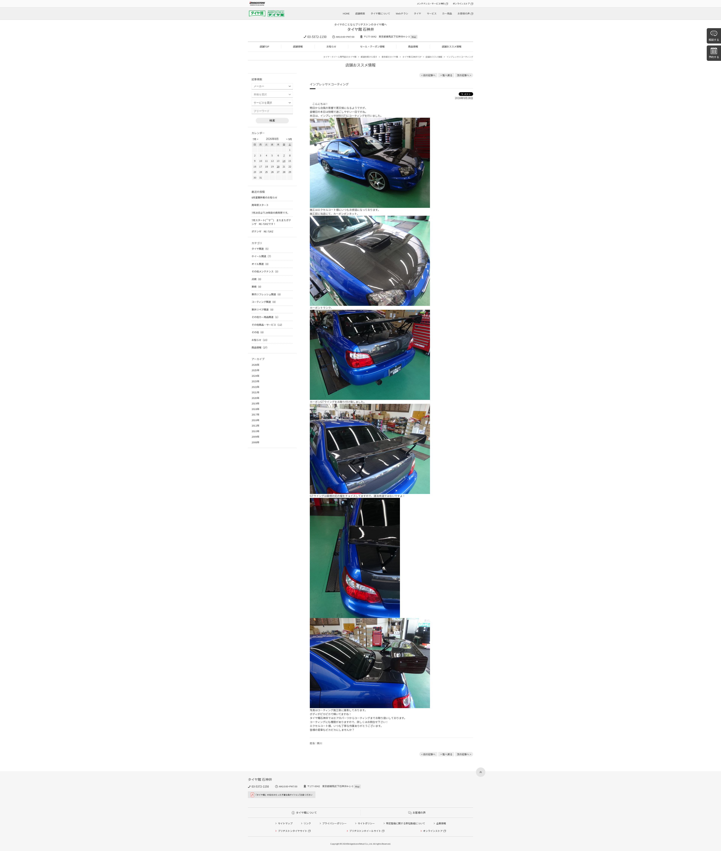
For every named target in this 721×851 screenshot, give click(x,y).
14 (284, 161)
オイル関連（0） (261, 264)
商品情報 (413, 46)
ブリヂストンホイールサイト (365, 831)
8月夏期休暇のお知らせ (264, 197)
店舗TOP (264, 46)
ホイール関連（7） (262, 256)
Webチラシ (402, 13)
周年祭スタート (260, 205)
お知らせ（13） (260, 340)
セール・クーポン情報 (372, 46)
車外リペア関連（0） (263, 309)
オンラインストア (461, 3)
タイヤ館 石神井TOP (411, 56)
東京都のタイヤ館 (390, 56)
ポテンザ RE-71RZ (262, 231)
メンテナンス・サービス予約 (431, 3)
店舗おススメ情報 (451, 46)
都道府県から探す (369, 56)
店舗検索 (360, 13)
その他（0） (258, 332)
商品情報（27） (260, 347)
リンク (307, 823)
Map (414, 36)
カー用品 (447, 13)
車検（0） (257, 286)
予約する (714, 57)
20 (278, 166)
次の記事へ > (464, 75)
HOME (346, 13)
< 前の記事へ (428, 75)
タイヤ (417, 13)
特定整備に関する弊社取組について (405, 823)
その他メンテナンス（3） (266, 271)
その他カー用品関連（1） (266, 317)
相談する (714, 39)
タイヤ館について (380, 13)
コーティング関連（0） (264, 302)
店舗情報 (298, 46)
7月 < (255, 139)
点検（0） (257, 279)
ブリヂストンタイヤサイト (292, 831)
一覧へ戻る (446, 75)
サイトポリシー (366, 823)
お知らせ (331, 46)
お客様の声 (464, 13)
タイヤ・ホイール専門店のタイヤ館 (339, 56)
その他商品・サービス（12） (268, 324)
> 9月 (289, 139)
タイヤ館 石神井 (360, 29)
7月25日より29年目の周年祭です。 (271, 212)
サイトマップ (285, 823)
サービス (432, 13)
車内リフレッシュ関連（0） (267, 294)
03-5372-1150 (317, 36)
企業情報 (441, 823)
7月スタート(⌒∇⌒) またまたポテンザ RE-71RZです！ (271, 222)
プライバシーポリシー (334, 823)
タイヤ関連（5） (261, 248)
